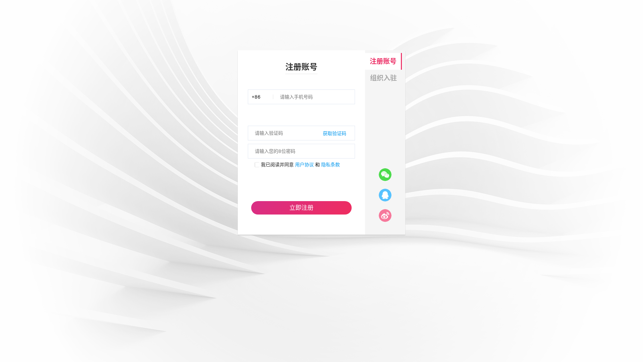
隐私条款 (330, 164)
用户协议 (304, 164)
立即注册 (301, 207)
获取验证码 (334, 133)
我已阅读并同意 (277, 164)
